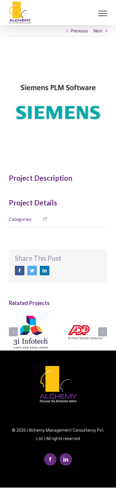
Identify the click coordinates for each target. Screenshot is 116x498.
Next (98, 31)
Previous (79, 31)
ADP (86, 332)
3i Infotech (30, 332)
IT (45, 219)
